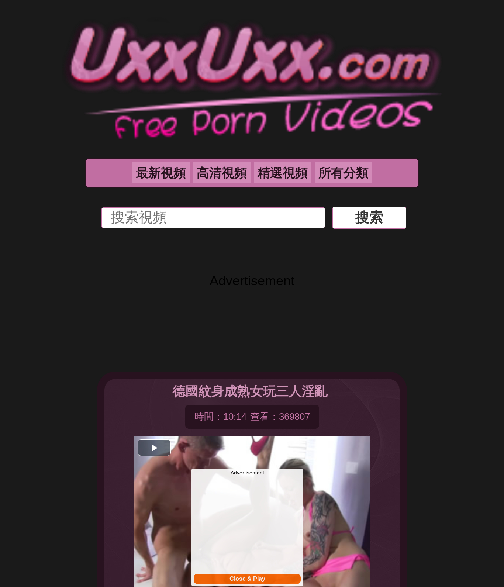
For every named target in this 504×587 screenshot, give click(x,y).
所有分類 (343, 173)
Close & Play (247, 579)
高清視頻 (222, 173)
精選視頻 (283, 173)
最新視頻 (161, 173)
